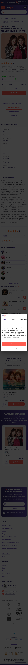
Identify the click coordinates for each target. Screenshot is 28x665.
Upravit (13, 348)
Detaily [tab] (14, 319)
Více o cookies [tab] (23, 319)
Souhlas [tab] (5, 319)
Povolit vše (14, 344)
